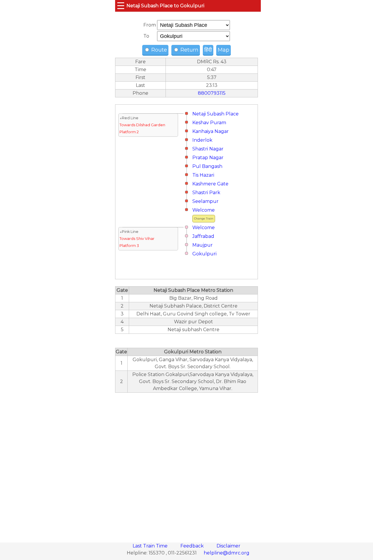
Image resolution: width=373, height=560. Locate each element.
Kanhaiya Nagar (210, 131)
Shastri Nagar (208, 149)
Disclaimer (228, 546)
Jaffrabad (203, 236)
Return (188, 50)
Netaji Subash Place (215, 114)
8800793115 (212, 93)
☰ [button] (121, 5)
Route (158, 50)
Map (223, 50)
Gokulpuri (204, 254)
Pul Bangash (207, 166)
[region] (186, 464)
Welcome (203, 210)
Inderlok (202, 140)
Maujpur (202, 245)
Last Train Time (151, 546)
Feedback (192, 546)
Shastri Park (206, 192)
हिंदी (208, 50)
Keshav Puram (209, 122)
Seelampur (205, 201)
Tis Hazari (203, 175)
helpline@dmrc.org (226, 553)
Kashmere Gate (210, 184)
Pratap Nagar (208, 157)
